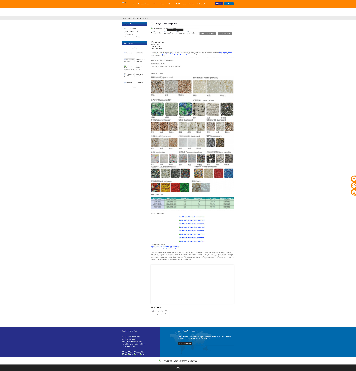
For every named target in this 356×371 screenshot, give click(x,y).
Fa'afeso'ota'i (201, 4)
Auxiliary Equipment (131, 28)
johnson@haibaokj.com (134, 341)
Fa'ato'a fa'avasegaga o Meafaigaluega (131, 32)
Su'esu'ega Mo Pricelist (185, 343)
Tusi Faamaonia (181, 4)
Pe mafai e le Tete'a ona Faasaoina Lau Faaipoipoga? (165, 246)
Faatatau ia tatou (143, 4)
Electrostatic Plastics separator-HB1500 (139, 68)
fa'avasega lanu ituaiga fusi (140, 60)
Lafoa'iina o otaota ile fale (132, 37)
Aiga (134, 4)
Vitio (170, 4)
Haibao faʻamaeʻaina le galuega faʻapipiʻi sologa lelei (165, 248)
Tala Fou (191, 4)
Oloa (162, 4)
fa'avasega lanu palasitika (140, 75)
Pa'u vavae (140, 53)
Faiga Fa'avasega (183, 54)
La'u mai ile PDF (226, 33)
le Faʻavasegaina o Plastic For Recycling (167, 54)
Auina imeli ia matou (208, 33)
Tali (155, 4)
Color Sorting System (139, 18)
